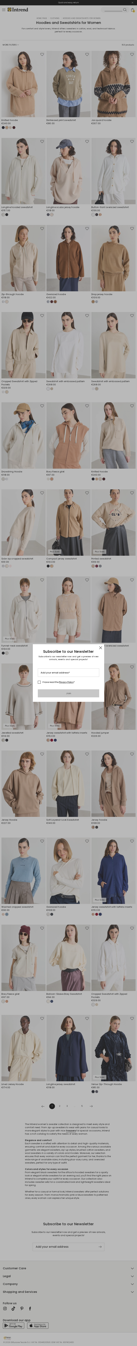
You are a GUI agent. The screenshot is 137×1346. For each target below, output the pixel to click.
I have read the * (58, 682)
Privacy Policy (66, 682)
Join (68, 693)
